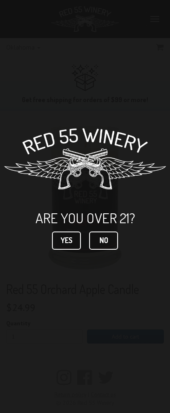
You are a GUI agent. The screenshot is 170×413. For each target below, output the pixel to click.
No (103, 240)
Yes (67, 240)
